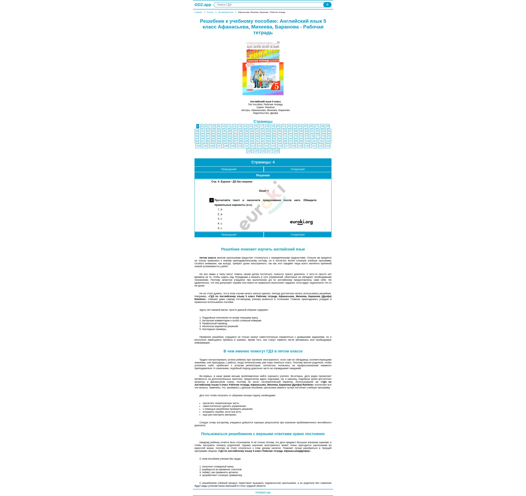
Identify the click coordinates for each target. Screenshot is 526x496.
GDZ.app (203, 4)
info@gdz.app (263, 492)
